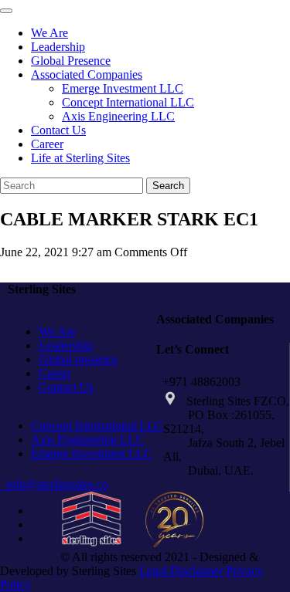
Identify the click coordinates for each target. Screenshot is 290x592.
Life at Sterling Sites (80, 157)
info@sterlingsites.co (54, 484)
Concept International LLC (128, 102)
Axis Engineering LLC (118, 116)
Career (47, 144)
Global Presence (71, 60)
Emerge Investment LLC (122, 88)
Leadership (58, 46)
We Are (49, 32)
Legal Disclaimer (181, 570)
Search (168, 185)
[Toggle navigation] (6, 10)
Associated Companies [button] (86, 74)
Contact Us (58, 130)
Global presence (78, 359)
